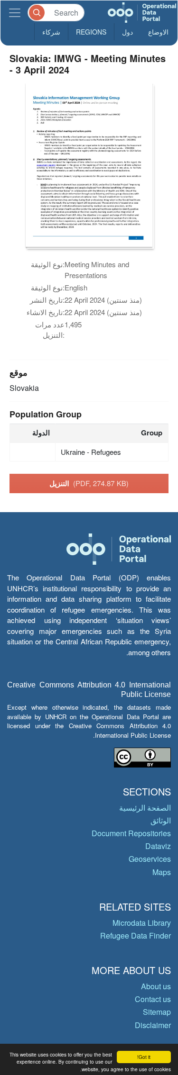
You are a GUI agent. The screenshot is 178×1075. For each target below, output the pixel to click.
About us (156, 986)
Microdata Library (141, 922)
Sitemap (157, 1011)
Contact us (153, 999)
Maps (161, 872)
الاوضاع (158, 31)
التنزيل (89, 483)
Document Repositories (131, 833)
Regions (91, 31)
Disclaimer (153, 1025)
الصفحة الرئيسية (145, 807)
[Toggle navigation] (15, 12)
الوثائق (160, 820)
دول (127, 31)
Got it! (143, 1056)
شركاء (51, 31)
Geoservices (150, 858)
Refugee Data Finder (135, 935)
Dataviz (158, 845)
